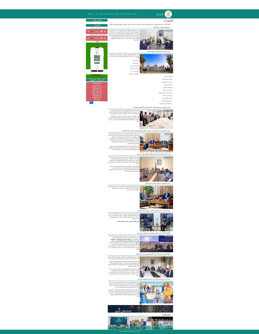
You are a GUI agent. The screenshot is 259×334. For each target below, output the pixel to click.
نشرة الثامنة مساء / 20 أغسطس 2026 (99, 35)
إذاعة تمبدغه (97, 84)
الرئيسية (135, 14)
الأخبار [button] (122, 14)
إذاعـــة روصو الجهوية (97, 86)
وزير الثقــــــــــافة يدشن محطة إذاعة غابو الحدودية (141, 326)
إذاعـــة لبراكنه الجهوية (97, 93)
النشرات (101, 14)
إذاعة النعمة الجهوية (96, 83)
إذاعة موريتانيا (166, 314)
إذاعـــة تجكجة (97, 98)
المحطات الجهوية (108, 14)
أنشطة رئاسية (128, 14)
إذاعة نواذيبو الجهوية (96, 97)
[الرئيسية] (164, 14)
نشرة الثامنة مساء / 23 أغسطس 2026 (99, 28)
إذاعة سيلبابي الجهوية (97, 88)
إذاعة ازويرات (97, 100)
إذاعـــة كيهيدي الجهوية (97, 91)
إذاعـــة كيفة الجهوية (96, 90)
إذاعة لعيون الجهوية (97, 95)
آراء (97, 14)
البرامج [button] (117, 14)
